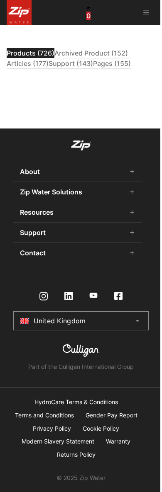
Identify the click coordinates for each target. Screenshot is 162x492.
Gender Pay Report (111, 415)
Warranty (118, 441)
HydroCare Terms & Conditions (76, 402)
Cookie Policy (101, 428)
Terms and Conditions (44, 415)
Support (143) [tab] (71, 63)
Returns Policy (76, 454)
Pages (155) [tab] (112, 63)
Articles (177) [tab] (28, 63)
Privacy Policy (52, 428)
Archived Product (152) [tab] (91, 53)
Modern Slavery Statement (58, 441)
